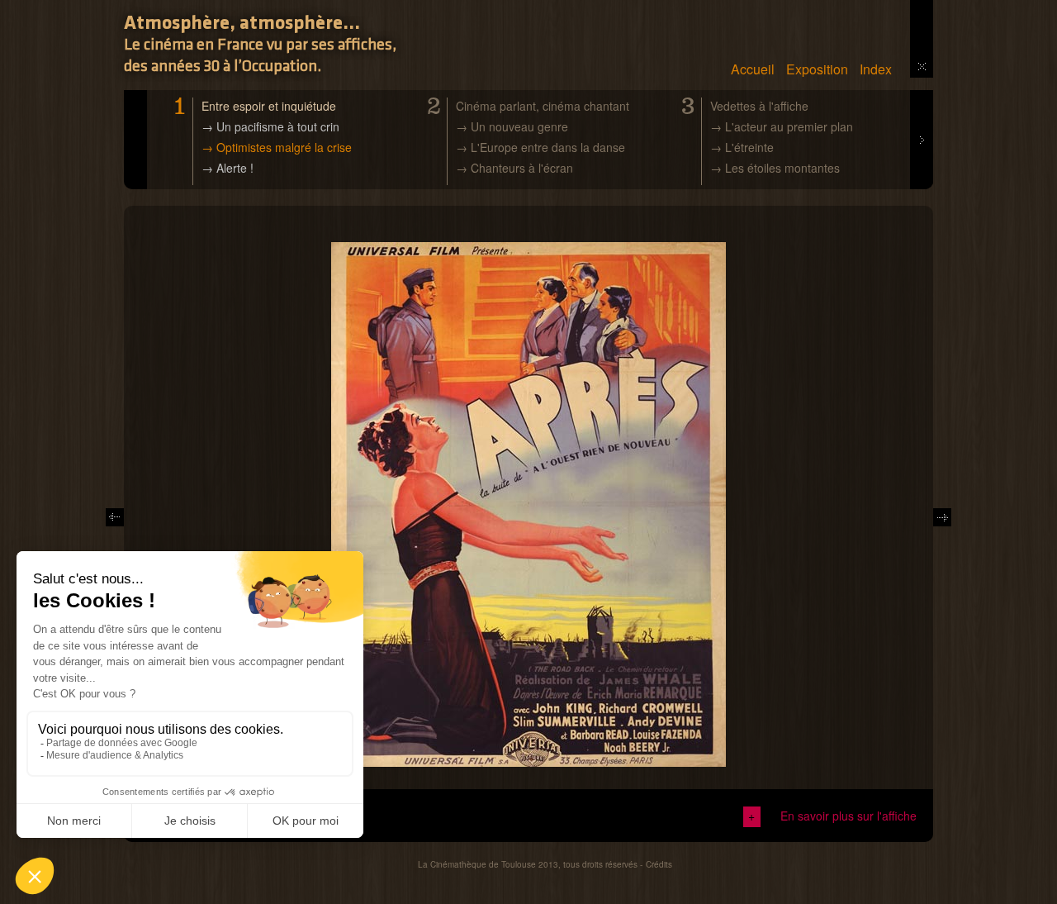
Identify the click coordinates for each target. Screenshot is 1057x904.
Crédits (659, 864)
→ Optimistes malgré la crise (276, 147)
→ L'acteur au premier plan (781, 126)
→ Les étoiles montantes (775, 167)
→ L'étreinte (742, 147)
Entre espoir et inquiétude (268, 106)
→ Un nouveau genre (512, 126)
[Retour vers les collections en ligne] (922, 65)
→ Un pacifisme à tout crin (270, 126)
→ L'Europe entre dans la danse (540, 147)
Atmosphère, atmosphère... (242, 24)
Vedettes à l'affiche (759, 106)
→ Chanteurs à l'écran (514, 167)
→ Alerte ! (227, 167)
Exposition (817, 69)
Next (921, 98)
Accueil (753, 69)
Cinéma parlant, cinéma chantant (542, 106)
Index (876, 69)
